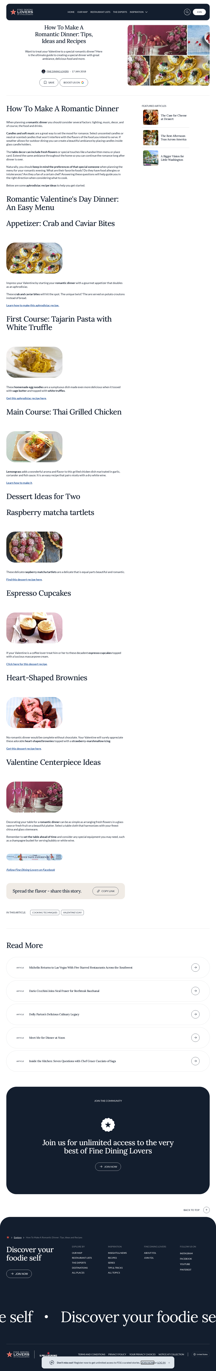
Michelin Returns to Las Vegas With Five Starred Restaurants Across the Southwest (81, 967)
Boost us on (72, 82)
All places (78, 1272)
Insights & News (117, 1253)
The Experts (120, 12)
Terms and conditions (91, 1354)
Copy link (108, 891)
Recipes (112, 1258)
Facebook (186, 1259)
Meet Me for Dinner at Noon (47, 1037)
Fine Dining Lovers (58, 71)
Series (111, 1262)
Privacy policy (117, 1354)
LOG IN (161, 1362)
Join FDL (149, 1258)
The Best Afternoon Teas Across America (173, 137)
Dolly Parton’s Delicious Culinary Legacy (54, 1014)
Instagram (186, 1253)
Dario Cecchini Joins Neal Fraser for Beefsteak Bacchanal (64, 991)
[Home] (21, 10)
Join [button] (199, 12)
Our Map (82, 12)
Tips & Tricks (115, 1268)
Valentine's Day (72, 912)
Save (51, 82)
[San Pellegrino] (48, 1355)
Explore (18, 1237)
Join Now (110, 1166)
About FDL (150, 1253)
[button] (187, 12)
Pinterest (185, 1269)
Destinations (80, 1268)
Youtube (185, 1264)
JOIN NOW (147, 1362)
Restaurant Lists (100, 12)
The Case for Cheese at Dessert (174, 117)
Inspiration (137, 12)
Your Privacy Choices (142, 1354)
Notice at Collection (171, 1354)
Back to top (192, 1209)
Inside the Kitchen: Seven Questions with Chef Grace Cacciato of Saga (72, 1061)
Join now (21, 1274)
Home (71, 12)
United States (202, 1354)
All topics (114, 1272)
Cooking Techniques (44, 912)
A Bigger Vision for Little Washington (172, 158)
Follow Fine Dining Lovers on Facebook (30, 869)
